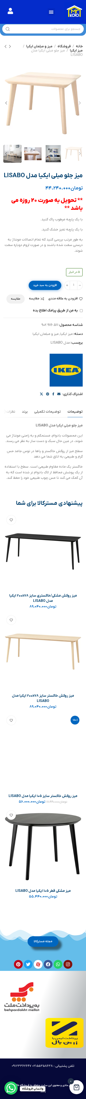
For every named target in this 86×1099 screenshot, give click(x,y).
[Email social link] (59, 394)
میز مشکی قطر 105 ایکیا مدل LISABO (43, 891)
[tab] (75, 411)
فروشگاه (64, 46)
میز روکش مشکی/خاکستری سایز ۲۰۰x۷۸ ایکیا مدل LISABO (43, 598)
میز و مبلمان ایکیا (39, 46)
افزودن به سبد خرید (45, 285)
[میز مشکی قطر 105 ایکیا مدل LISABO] (43, 846)
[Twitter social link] (41, 394)
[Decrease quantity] (80, 285)
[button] (51, 12)
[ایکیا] (66, 370)
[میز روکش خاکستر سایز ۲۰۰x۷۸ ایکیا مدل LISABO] (43, 651)
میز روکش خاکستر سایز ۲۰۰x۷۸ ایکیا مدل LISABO (43, 698)
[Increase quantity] (67, 285)
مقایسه (34, 299)
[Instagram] (68, 964)
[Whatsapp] (58, 964)
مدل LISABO (60, 343)
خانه (79, 46)
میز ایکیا (76, 50)
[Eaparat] (38, 964)
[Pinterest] (18, 964)
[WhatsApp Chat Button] (11, 1088)
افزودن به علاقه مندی (63, 299)
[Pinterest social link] (48, 394)
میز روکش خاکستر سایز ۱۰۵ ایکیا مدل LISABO (43, 796)
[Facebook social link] (53, 394)
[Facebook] (48, 964)
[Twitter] (28, 964)
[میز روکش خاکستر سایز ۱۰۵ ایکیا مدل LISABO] (43, 751)
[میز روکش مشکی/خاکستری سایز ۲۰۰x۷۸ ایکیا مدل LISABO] (43, 551)
